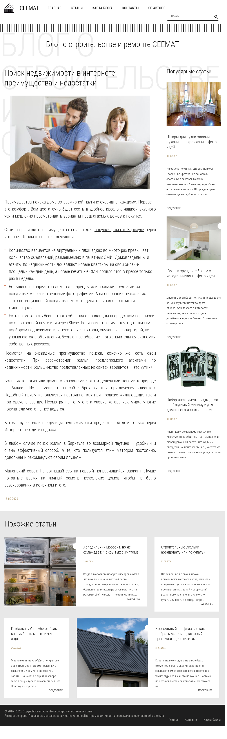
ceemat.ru (41, 711)
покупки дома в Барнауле (119, 229)
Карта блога (102, 8)
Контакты (130, 8)
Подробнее (174, 208)
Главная (54, 8)
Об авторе (156, 8)
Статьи (77, 8)
